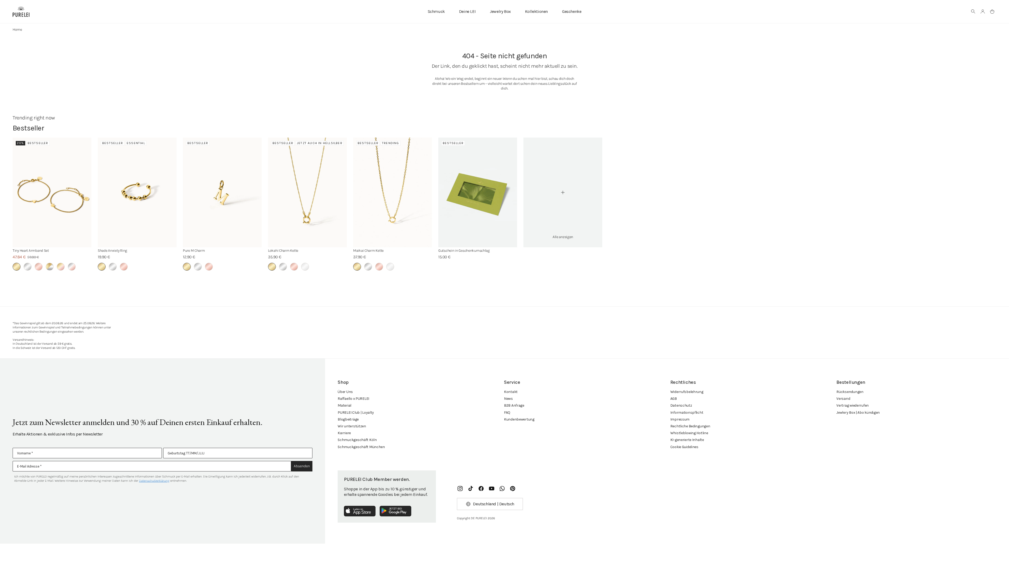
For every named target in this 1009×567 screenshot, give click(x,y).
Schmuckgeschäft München (361, 447)
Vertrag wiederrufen (852, 405)
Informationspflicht (686, 412)
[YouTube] (491, 488)
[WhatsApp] (502, 488)
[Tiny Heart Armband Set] (52, 192)
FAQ (507, 412)
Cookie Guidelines (684, 447)
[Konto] (983, 11)
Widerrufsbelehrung (686, 392)
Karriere (344, 433)
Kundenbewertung (519, 419)
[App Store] (359, 511)
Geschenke (571, 11)
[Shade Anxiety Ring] (137, 192)
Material (344, 405)
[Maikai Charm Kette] (392, 192)
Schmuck (436, 11)
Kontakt (511, 392)
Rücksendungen (849, 392)
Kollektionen (536, 11)
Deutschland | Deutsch (493, 503)
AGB (673, 398)
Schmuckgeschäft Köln (357, 440)
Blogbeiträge (348, 419)
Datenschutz (681, 405)
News (508, 398)
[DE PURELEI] (21, 11)
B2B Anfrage (514, 405)
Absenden (302, 466)
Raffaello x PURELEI (353, 398)
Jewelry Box (500, 11)
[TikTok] (470, 488)
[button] (973, 11)
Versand (843, 398)
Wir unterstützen (352, 426)
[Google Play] (395, 511)
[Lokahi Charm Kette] (307, 192)
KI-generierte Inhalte (687, 440)
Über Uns (345, 392)
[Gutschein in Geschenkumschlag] (477, 192)
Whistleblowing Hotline (689, 433)
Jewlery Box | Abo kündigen (858, 412)
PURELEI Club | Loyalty (356, 412)
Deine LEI (467, 11)
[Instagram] (460, 488)
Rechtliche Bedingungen (690, 426)
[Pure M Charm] (222, 192)
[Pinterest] (512, 488)
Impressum (679, 419)
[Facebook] (481, 488)
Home (17, 29)
